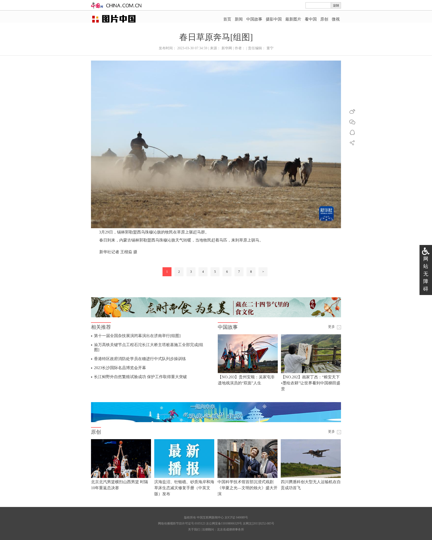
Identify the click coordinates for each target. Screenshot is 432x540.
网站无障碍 (425, 274)
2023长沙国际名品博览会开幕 (120, 368)
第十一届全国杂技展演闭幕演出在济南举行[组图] (137, 336)
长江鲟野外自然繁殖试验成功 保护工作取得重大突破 (140, 377)
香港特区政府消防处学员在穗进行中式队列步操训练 (140, 359)
